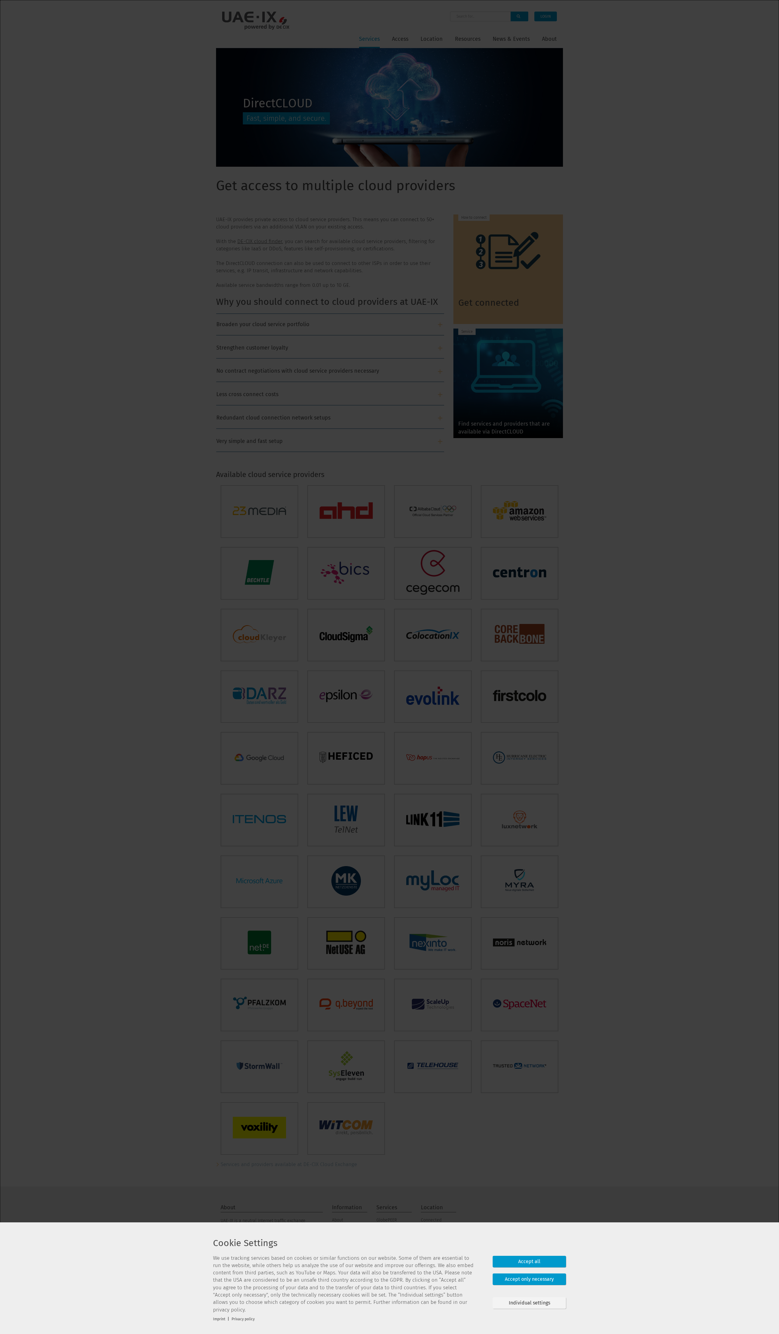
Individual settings (529, 1303)
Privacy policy (243, 1319)
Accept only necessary (529, 1279)
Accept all (529, 1261)
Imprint (219, 1319)
